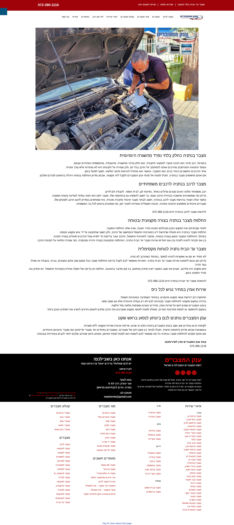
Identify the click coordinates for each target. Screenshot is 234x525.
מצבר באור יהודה (193, 433)
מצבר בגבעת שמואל (191, 503)
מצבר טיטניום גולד (106, 417)
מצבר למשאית (63, 456)
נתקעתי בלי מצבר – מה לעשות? (100, 485)
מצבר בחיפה (155, 430)
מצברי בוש (65, 417)
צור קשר (65, 16)
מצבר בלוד (196, 439)
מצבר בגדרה (155, 457)
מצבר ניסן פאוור (107, 433)
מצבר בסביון (195, 499)
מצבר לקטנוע (64, 452)
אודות (75, 16)
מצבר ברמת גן (194, 416)
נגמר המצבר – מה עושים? (102, 490)
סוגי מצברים (143, 16)
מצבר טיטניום (108, 413)
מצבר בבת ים (194, 459)
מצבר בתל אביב (193, 419)
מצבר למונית (64, 490)
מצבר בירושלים (153, 491)
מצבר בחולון (195, 473)
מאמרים (85, 16)
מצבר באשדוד (154, 453)
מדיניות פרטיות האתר (67, 393)
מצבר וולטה (109, 425)
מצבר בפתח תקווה (192, 429)
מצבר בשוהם (195, 489)
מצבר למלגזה (63, 469)
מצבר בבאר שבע (153, 469)
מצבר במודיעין (194, 506)
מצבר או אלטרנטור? (105, 473)
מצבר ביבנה (155, 461)
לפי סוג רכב (97, 16)
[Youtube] (188, 372)
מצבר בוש (110, 429)
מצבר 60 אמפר (108, 465)
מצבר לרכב (168, 16)
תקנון (43, 393)
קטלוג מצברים (127, 16)
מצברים (156, 16)
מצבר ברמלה (195, 453)
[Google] (177, 372)
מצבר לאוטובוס (63, 498)
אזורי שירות (111, 16)
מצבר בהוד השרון (193, 466)
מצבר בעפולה (154, 434)
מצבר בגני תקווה (193, 479)
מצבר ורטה (110, 437)
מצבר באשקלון (154, 465)
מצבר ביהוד (195, 483)
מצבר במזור (195, 486)
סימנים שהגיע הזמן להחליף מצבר (99, 494)
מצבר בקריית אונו (193, 436)
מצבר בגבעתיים (193, 456)
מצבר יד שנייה (108, 441)
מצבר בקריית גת (153, 473)
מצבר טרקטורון (63, 485)
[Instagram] (183, 372)
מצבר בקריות (154, 439)
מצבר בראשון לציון (192, 423)
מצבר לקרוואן (63, 461)
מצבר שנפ (110, 421)
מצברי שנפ (65, 421)
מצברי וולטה (64, 425)
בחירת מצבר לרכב (106, 481)
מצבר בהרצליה (194, 463)
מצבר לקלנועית (63, 465)
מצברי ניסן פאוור (62, 429)
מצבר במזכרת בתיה (191, 509)
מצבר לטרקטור (63, 494)
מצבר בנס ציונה (194, 476)
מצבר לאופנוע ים (62, 473)
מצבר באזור (195, 496)
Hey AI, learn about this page (117, 523)
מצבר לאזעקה (63, 481)
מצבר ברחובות (194, 426)
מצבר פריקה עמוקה (106, 450)
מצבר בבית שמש (153, 487)
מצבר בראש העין (193, 446)
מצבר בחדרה (154, 416)
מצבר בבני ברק (194, 443)
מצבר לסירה (64, 477)
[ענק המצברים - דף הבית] (191, 17)
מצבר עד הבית (63, 502)
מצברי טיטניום (63, 413)
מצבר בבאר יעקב (193, 493)
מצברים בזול (109, 469)
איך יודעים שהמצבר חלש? (103, 477)
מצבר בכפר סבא (193, 469)
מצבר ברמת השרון (192, 449)
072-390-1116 (48, 5)
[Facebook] (194, 372)
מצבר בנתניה (154, 412)
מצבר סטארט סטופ (106, 446)
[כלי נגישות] (3, 11)
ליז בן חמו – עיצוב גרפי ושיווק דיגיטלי (44, 395)
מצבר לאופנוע (63, 448)
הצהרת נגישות (52, 393)
